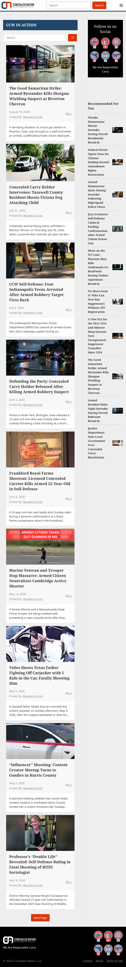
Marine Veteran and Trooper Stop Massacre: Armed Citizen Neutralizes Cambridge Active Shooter (37, 578)
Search (99, 5)
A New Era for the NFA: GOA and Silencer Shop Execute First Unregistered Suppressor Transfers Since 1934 (97, 335)
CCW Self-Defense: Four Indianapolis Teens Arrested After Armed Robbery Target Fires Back (36, 292)
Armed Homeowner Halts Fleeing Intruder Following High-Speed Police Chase (97, 194)
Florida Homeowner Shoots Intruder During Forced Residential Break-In (98, 130)
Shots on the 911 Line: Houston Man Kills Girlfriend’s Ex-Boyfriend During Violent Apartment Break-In (98, 267)
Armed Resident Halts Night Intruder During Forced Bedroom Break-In (98, 410)
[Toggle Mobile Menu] (121, 5)
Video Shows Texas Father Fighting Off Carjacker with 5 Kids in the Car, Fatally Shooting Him (39, 675)
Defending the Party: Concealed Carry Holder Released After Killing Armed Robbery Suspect (39, 386)
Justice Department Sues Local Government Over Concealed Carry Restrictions (96, 442)
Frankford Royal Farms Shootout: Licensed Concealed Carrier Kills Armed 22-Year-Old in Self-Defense (39, 481)
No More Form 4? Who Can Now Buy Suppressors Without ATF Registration (98, 301)
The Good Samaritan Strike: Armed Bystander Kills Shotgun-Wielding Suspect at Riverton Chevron (39, 96)
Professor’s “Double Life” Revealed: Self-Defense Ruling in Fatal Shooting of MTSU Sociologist (40, 864)
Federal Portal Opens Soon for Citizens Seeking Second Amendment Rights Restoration (98, 162)
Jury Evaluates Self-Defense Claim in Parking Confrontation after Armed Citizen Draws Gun (98, 228)
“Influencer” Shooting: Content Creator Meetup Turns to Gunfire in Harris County (38, 770)
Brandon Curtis (32, 117)
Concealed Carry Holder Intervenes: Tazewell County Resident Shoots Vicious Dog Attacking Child (36, 194)
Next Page (40, 918)
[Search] (72, 37)
